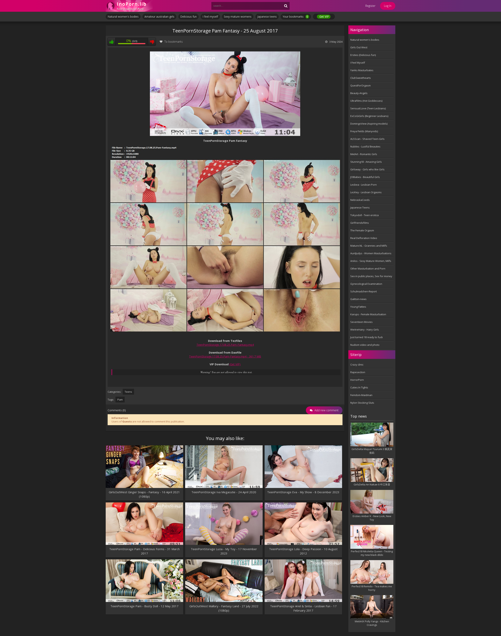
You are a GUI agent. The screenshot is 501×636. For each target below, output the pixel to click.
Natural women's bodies (123, 16)
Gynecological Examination (366, 284)
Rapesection (357, 372)
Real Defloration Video (363, 238)
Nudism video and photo (364, 345)
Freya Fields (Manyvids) (364, 131)
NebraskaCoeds (360, 200)
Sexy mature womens (237, 16)
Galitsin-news (358, 299)
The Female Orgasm (362, 230)
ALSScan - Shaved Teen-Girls (367, 139)
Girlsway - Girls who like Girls (367, 169)
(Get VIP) (235, 364)
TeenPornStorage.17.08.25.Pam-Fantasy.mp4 (225, 345)
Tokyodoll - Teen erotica (364, 215)
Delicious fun (188, 16)
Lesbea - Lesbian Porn (363, 184)
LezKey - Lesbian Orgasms (366, 192)
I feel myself (210, 16)
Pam (120, 399)
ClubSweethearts (360, 78)
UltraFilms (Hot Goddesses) (366, 100)
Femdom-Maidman (361, 395)
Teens (128, 391)
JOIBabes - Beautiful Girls (365, 177)
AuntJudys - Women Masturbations (370, 253)
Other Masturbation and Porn (367, 268)
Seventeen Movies (361, 322)
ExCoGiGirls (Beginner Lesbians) (369, 116)
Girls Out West (358, 47)
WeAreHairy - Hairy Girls (364, 329)
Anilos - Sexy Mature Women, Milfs (370, 261)
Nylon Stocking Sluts (362, 402)
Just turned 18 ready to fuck (366, 337)
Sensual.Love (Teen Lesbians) (368, 108)
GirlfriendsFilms (359, 223)
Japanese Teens (360, 207)
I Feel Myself (357, 62)
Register (370, 6)
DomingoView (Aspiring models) (368, 123)
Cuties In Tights (359, 387)
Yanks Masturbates (361, 70)
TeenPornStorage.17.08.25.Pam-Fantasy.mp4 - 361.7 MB (225, 356)
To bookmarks (173, 41)
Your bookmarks (295, 16)
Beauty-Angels (359, 93)
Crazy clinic (356, 364)
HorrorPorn (357, 380)
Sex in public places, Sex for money (371, 276)
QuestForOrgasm (360, 85)
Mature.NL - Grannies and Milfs (368, 245)
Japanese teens (267, 16)
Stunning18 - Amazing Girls (366, 161)
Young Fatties (358, 306)
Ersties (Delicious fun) (363, 55)
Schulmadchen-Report (363, 291)
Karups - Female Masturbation (368, 314)
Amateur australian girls (159, 16)
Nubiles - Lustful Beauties (365, 146)
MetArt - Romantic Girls (363, 154)
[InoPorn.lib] (129, 6)
